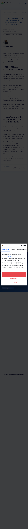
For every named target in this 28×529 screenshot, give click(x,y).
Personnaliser (13, 278)
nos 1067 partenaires (11, 257)
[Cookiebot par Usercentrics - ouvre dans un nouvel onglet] (20, 245)
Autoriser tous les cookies (14, 274)
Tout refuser (14, 282)
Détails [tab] (13, 249)
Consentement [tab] (5, 249)
